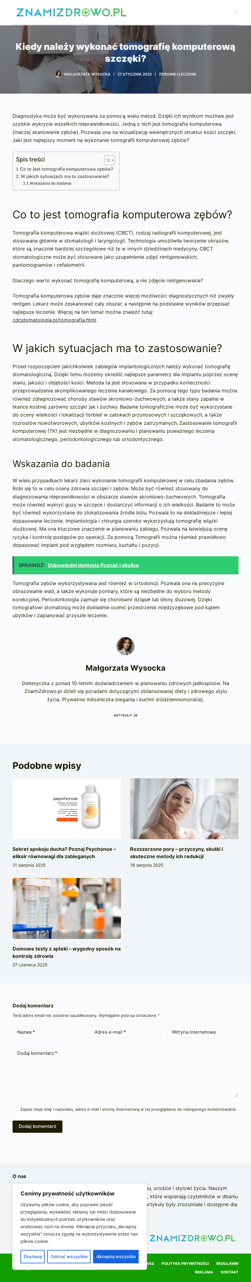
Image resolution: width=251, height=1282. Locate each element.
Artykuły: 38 (125, 715)
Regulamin (227, 1263)
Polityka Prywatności (185, 1263)
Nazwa (26, 1032)
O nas (148, 1263)
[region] (79, 1227)
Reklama (204, 1272)
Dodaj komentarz (37, 1053)
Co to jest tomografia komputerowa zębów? (66, 169)
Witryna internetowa (193, 1032)
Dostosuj (33, 1256)
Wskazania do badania (50, 183)
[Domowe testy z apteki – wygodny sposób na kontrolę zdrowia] (67, 908)
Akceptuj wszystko (116, 1256)
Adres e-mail (110, 1032)
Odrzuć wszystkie (69, 1256)
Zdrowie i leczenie (177, 74)
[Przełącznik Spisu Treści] (106, 160)
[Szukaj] (236, 12)
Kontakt (229, 1272)
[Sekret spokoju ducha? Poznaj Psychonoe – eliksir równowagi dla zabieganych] (67, 808)
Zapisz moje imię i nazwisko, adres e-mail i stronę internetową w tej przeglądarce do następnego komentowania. (128, 1109)
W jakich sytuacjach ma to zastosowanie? (65, 176)
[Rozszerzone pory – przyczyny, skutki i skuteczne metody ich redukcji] (184, 808)
